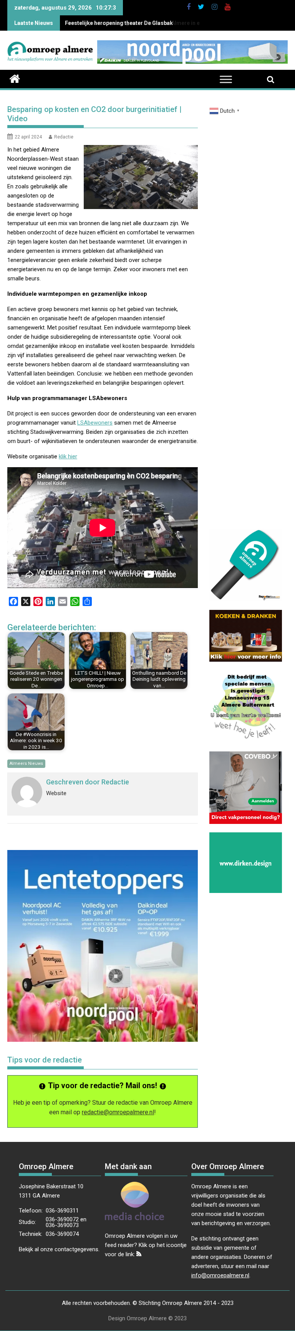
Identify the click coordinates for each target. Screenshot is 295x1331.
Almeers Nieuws (26, 763)
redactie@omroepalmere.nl (118, 1112)
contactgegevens (76, 1249)
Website (56, 793)
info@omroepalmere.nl (220, 1275)
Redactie (63, 137)
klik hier (68, 456)
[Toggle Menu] (226, 79)
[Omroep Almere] (15, 78)
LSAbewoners (95, 422)
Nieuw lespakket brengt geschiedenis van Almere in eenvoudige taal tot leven (162, 23)
